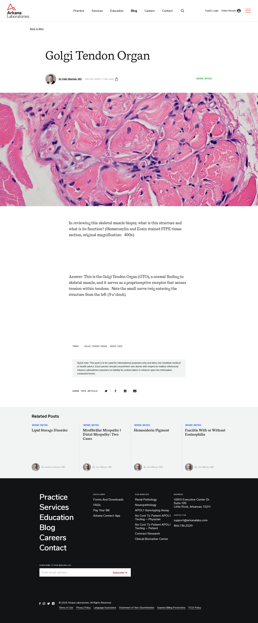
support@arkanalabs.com (191, 520)
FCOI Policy (194, 607)
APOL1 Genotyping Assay (152, 510)
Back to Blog (36, 28)
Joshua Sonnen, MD (55, 467)
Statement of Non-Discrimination (136, 607)
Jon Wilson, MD (104, 467)
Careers (52, 538)
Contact (52, 548)
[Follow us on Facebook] (40, 603)
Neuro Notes (204, 78)
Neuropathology (145, 505)
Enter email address (54, 572)
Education (56, 517)
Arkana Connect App (106, 515)
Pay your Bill (101, 510)
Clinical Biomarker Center (151, 539)
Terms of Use (66, 607)
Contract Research (147, 533)
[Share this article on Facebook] (116, 391)
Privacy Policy (83, 607)
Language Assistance (105, 607)
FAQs (97, 505)
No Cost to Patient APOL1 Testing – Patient (153, 526)
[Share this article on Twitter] (106, 391)
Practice (53, 497)
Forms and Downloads (108, 499)
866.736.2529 (183, 525)
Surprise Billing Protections (171, 607)
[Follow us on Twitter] (48, 603)
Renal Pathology (146, 499)
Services (54, 507)
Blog (47, 527)
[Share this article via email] (135, 391)
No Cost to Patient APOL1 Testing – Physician (153, 517)
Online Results (228, 10)
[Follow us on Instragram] (44, 603)
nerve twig (116, 346)
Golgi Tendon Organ (95, 346)
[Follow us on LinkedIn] (53, 603)
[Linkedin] (125, 391)
